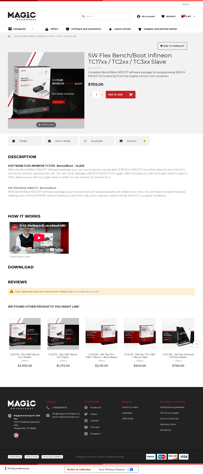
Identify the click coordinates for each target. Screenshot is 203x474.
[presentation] (196, 344)
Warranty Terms (168, 424)
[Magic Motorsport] (22, 16)
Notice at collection (79, 469)
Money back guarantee (172, 407)
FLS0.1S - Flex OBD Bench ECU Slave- (63, 356)
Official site (128, 418)
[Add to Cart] (13, 373)
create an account (89, 291)
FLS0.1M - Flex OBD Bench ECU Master (25, 356)
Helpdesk (127, 413)
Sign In (185, 4)
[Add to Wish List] (37, 319)
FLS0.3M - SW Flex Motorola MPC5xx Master (178, 356)
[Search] (83, 16)
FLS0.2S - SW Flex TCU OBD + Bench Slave (139, 356)
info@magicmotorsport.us (66, 413)
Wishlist (171, 16)
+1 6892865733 (59, 407)
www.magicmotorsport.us (65, 417)
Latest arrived (122, 29)
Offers (54, 29)
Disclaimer (165, 430)
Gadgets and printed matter (160, 29)
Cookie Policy (15, 457)
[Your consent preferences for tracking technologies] (17, 468)
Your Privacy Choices (112, 469)
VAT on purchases (169, 413)
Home (9, 36)
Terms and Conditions (52, 457)
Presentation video (20, 256)
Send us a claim (130, 407)
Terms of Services (169, 418)
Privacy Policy (32, 457)
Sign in (71, 291)
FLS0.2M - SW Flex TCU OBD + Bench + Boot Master (101, 356)
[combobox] (105, 16)
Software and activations (86, 29)
